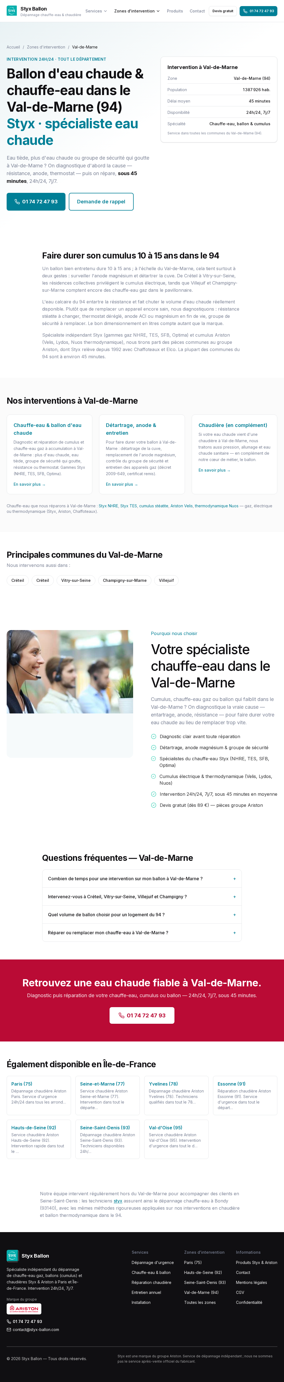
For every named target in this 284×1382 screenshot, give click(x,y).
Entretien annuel (146, 1292)
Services (93, 11)
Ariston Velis (182, 505)
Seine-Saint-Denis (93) (205, 1282)
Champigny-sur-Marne (125, 580)
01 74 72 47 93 (262, 11)
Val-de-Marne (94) (201, 1292)
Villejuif (166, 580)
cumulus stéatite (153, 505)
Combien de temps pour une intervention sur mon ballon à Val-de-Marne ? (142, 878)
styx (118, 1201)
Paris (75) (193, 1262)
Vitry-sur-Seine (76, 580)
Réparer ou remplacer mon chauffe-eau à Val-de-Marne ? (142, 932)
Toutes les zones (200, 1302)
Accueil (13, 47)
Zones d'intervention (134, 11)
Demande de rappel (101, 201)
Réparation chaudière (151, 1282)
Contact (197, 11)
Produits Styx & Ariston (256, 1262)
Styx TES (128, 505)
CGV (240, 1292)
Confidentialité (249, 1302)
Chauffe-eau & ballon (151, 1272)
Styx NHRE (108, 505)
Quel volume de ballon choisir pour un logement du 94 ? (142, 914)
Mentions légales (251, 1282)
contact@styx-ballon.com (36, 1329)
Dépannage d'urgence (153, 1262)
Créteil (17, 580)
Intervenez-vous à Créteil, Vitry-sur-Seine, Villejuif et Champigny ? (142, 896)
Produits (175, 11)
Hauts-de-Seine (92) (203, 1272)
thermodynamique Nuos (217, 505)
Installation (141, 1302)
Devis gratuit (222, 11)
